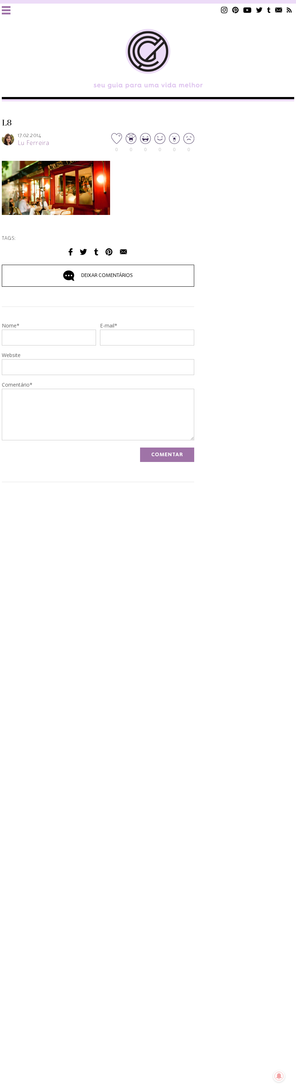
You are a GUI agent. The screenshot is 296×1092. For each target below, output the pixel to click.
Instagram (224, 9)
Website (11, 355)
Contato (278, 9)
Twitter (259, 9)
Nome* (10, 326)
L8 (7, 123)
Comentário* (17, 385)
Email (123, 252)
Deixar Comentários (107, 275)
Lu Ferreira (33, 143)
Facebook (71, 252)
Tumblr (269, 9)
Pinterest (235, 9)
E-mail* (108, 326)
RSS (289, 9)
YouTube (247, 9)
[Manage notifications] (279, 1076)
